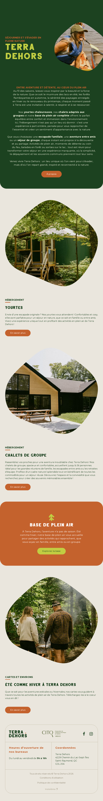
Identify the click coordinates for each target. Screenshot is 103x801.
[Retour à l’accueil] (18, 733)
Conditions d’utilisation (51, 777)
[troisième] (51, 789)
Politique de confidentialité (51, 782)
